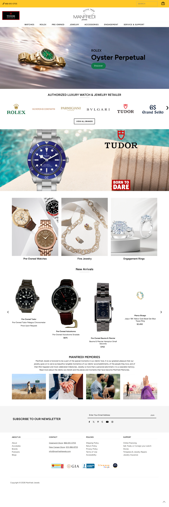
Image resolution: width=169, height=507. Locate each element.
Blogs (14, 455)
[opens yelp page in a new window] (57, 468)
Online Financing (130, 443)
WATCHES (29, 24)
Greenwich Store (56, 443)
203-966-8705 (72, 447)
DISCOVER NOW (116, 164)
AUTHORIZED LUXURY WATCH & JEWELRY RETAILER (84, 95)
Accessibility (91, 455)
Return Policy (91, 446)
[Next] (161, 312)
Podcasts (16, 452)
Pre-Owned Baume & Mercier (103, 338)
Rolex (157, 13)
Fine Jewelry (84, 258)
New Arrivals (84, 269)
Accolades (16, 446)
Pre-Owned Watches (35, 258)
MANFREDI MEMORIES (84, 357)
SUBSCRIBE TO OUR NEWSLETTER (37, 419)
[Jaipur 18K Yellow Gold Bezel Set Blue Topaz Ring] (140, 295)
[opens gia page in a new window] (73, 468)
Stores (126, 449)
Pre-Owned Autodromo (66, 331)
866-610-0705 (11, 4)
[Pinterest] (98, 422)
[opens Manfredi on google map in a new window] (103, 468)
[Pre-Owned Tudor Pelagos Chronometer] (29, 297)
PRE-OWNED (58, 24)
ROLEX (43, 24)
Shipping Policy (92, 443)
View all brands (84, 121)
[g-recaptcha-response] (84, 489)
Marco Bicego (140, 315)
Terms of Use (91, 452)
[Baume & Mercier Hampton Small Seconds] (103, 306)
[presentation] (167, 109)
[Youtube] (107, 422)
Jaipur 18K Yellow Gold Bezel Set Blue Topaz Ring (140, 320)
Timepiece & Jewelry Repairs (135, 452)
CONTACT (53, 437)
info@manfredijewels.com (60, 451)
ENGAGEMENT (111, 24)
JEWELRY (74, 24)
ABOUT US (16, 437)
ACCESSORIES (91, 24)
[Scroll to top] (164, 502)
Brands (15, 449)
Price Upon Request (29, 326)
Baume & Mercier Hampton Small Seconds (103, 342)
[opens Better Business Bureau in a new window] (88, 468)
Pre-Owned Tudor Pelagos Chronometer (29, 322)
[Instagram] (112, 422)
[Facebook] (89, 422)
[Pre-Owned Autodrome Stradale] (66, 303)
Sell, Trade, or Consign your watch (137, 446)
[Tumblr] (102, 422)
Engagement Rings (134, 258)
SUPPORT (127, 437)
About (14, 443)
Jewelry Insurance (130, 455)
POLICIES (90, 437)
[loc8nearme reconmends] (115, 468)
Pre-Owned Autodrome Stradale (65, 334)
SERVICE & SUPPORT (134, 24)
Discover (98, 66)
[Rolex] (157, 16)
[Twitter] (94, 422)
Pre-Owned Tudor (28, 319)
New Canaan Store (57, 447)
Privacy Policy (92, 449)
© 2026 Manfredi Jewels (29, 483)
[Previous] (8, 312)
